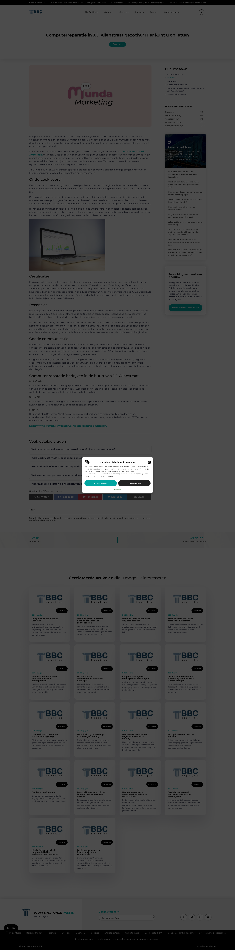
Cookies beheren (134, 483)
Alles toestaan (100, 483)
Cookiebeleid (116, 489)
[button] (149, 462)
